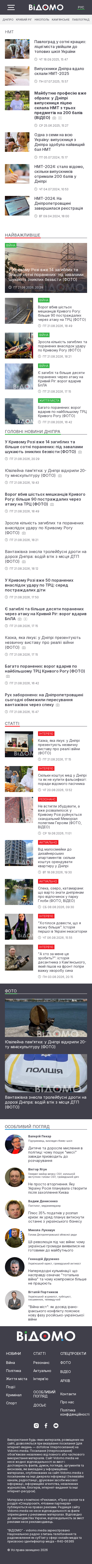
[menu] (11, 7)
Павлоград (81, 19)
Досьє (39, 1405)
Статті (39, 1353)
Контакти (68, 1394)
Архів (65, 1381)
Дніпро (7, 19)
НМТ (9, 31)
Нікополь (42, 19)
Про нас (67, 1402)
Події (10, 1387)
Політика (13, 1371)
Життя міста (16, 1379)
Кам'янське (61, 19)
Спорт (11, 1403)
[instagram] (36, 1425)
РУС (81, 7)
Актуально (42, 1371)
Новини (13, 1353)
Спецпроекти (73, 1353)
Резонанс (41, 1362)
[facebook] (46, 1425)
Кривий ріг (24, 19)
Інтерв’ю (40, 1379)
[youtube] (55, 1425)
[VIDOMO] (46, 7)
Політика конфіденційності (75, 1412)
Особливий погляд (44, 1394)
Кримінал (14, 1395)
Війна (10, 1362)
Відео (65, 1372)
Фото (65, 1362)
